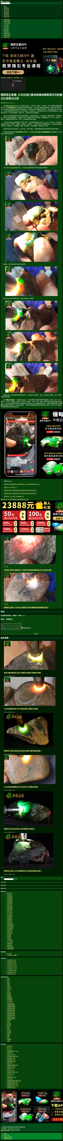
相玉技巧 (9, 895)
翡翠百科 (9, 929)
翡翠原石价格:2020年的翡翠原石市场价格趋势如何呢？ (23, 871)
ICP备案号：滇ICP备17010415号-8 (10, 1129)
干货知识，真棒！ (12, 955)
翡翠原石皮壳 (11, 1011)
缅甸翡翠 (12, 167)
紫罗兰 (9, 992)
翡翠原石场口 (11, 1008)
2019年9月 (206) (11, 970)
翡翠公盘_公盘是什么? (10, 487)
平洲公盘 (9, 940)
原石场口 (6, 9)
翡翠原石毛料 (11, 1010)
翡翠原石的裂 (11, 1018)
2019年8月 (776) (11, 972)
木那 (8, 985)
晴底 (8, 1034)
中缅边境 (9, 900)
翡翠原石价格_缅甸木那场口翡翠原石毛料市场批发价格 (20, 493)
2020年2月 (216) (11, 962)
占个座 (9, 953)
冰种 (8, 991)
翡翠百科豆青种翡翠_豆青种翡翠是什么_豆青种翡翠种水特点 (21, 484)
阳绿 (8, 1022)
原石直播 (16, 77)
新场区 (9, 936)
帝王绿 (9, 1020)
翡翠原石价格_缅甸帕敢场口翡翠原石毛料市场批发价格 (20, 490)
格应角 (9, 1031)
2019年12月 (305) (12, 965)
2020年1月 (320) (11, 963)
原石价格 (6, 15)
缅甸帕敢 (9, 898)
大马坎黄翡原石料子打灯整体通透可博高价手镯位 (21, 709)
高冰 (8, 1037)
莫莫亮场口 (7, 35)
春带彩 (9, 994)
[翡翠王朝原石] (5, 1)
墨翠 (8, 1036)
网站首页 (9, 77)
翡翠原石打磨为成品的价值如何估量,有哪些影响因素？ (23, 751)
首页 (5, 6)
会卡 (8, 980)
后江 (8, 982)
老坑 (10, 1063)
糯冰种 (9, 1032)
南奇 (8, 1029)
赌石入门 (9, 893)
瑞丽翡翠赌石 (11, 1004)
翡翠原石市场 (12, 1084)
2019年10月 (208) (12, 968)
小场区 (9, 938)
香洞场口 (9, 921)
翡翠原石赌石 (11, 1013)
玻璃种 (9, 996)
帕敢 (8, 984)
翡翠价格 (11, 1087)
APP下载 (6, 1135)
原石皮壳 (6, 11)
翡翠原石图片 (12, 1086)
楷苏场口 (9, 917)
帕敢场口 (6, 30)
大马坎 (8, 499)
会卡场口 (6, 25)
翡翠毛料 (11, 1067)
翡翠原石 (6, 8)
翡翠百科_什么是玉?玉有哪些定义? (14, 496)
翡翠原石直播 (24, 499)
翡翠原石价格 (11, 1015)
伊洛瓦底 (9, 931)
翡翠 (8, 978)
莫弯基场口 (7, 19)
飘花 (8, 1027)
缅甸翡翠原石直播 (15, 499)
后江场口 (6, 28)
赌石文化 (9, 905)
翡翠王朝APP (23, 400)
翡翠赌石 (6, 13)
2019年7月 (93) (11, 974)
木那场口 (6, 26)
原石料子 (9, 903)
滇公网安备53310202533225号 (10, 1130)
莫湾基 (9, 1024)
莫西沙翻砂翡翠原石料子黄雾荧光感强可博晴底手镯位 (22, 673)
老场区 (9, 935)
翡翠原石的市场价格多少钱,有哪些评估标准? (19, 829)
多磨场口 (9, 919)
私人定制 (9, 942)
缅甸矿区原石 (8, 1137)
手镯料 (9, 1039)
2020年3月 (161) (11, 960)
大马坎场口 (7, 23)
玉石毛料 (9, 1001)
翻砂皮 (9, 1025)
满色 (8, 1041)
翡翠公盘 (6, 37)
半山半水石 (10, 1003)
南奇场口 (6, 32)
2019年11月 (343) (12, 967)
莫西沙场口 (7, 21)
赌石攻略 (9, 907)
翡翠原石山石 (11, 1017)
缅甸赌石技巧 (12, 1051)
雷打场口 (9, 922)
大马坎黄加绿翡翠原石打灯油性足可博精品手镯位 (21, 787)
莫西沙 (9, 987)
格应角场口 (7, 33)
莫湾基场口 (10, 926)
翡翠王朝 (6, 16)
